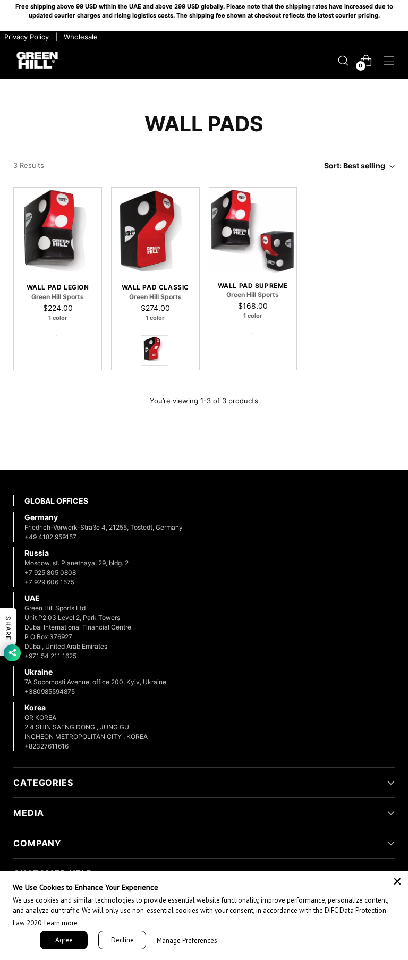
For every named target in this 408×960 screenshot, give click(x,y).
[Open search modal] (343, 60)
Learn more (61, 923)
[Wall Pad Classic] (155, 231)
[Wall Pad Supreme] (253, 230)
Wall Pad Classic (155, 287)
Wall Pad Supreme (253, 286)
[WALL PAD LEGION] (57, 231)
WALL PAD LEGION (58, 287)
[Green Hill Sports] (37, 61)
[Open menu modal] (389, 60)
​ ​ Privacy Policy (25, 36)
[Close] (397, 881)
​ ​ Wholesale (79, 36)
